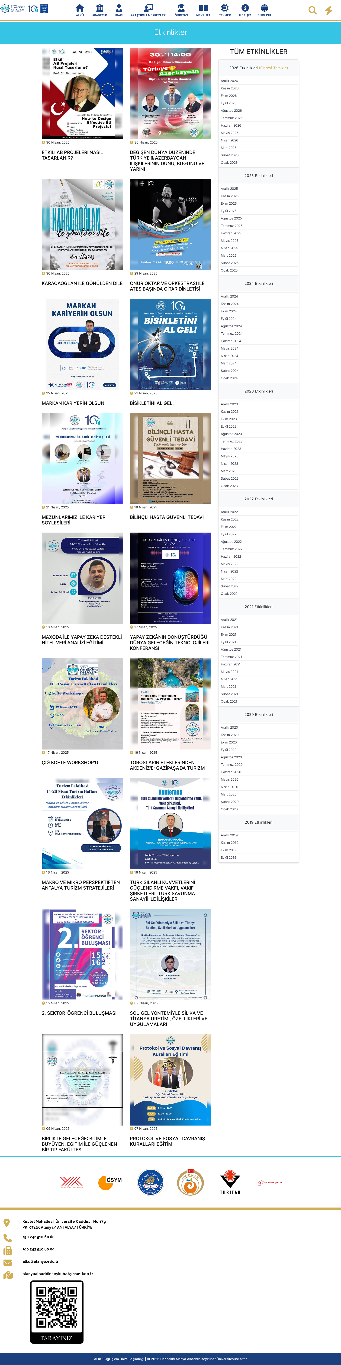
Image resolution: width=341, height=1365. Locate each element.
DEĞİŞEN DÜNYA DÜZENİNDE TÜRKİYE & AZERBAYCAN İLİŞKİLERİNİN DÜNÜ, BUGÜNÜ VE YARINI (167, 161)
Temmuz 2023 (232, 441)
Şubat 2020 (230, 802)
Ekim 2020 (229, 742)
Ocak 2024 (229, 378)
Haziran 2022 (231, 556)
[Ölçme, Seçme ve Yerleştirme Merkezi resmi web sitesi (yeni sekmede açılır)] (112, 1182)
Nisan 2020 (229, 787)
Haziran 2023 (231, 449)
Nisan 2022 (229, 571)
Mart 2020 (229, 794)
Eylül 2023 (229, 426)
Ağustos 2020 (231, 757)
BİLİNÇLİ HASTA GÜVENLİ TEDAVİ (167, 517)
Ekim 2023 (229, 419)
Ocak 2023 (229, 486)
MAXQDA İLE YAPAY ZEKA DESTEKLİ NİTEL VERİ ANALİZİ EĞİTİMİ (82, 639)
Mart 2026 (229, 148)
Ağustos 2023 (231, 434)
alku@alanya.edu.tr (41, 1261)
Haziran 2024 (231, 341)
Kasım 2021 (229, 627)
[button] (80, 11)
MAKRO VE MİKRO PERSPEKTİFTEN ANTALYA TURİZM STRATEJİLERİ (81, 885)
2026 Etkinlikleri (258, 67)
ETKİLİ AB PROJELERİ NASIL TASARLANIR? (72, 155)
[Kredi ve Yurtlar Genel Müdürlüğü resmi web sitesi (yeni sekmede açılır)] (151, 1182)
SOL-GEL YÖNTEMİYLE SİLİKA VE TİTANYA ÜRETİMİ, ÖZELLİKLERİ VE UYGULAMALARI (168, 1018)
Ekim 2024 (229, 311)
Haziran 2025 (231, 233)
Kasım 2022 (229, 519)
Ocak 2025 (229, 270)
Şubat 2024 (230, 371)
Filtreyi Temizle (273, 67)
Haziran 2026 (231, 125)
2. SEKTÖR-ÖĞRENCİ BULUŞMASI (79, 1013)
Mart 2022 (228, 579)
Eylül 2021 (228, 642)
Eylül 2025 (229, 211)
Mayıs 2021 (229, 672)
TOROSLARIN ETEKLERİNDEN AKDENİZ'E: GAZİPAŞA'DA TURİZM (167, 765)
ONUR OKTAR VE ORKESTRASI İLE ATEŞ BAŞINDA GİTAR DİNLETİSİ (167, 286)
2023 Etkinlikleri (258, 391)
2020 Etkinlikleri (258, 714)
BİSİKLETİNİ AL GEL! (152, 403)
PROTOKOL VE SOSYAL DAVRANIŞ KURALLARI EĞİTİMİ (167, 1141)
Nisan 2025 (229, 248)
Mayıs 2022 (229, 564)
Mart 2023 (229, 471)
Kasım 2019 (229, 843)
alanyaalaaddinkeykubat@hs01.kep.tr (58, 1274)
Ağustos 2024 (231, 326)
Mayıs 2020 (229, 779)
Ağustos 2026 (231, 110)
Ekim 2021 (228, 634)
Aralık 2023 (229, 404)
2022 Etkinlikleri (258, 499)
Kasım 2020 (230, 735)
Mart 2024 (229, 363)
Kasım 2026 (230, 88)
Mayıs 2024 (229, 348)
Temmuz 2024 (232, 333)
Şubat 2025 (230, 263)
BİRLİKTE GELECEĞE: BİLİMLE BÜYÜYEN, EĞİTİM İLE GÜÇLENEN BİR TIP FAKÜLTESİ (79, 1144)
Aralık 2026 (229, 81)
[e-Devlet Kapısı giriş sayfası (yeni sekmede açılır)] (270, 1182)
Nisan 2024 (229, 356)
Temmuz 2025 (232, 226)
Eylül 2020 (229, 750)
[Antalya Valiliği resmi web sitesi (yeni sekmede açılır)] (191, 1182)
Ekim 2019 (229, 850)
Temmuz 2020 (232, 764)
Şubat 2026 (230, 155)
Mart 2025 (229, 255)
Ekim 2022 (229, 527)
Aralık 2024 (229, 296)
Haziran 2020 (231, 772)
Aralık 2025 (229, 188)
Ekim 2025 (229, 203)
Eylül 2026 (229, 103)
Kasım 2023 (230, 411)
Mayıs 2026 (229, 133)
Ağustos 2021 (231, 649)
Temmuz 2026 (232, 118)
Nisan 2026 (229, 140)
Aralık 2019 (229, 835)
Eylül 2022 (228, 534)
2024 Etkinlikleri (258, 283)
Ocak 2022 (229, 594)
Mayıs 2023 (229, 456)
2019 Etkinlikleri (259, 822)
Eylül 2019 (228, 857)
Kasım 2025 (230, 196)
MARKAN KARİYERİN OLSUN (73, 403)
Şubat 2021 (229, 694)
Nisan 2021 (229, 679)
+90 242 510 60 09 (39, 1249)
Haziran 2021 (231, 664)
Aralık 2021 (229, 620)
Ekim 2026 (229, 96)
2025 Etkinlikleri (258, 175)
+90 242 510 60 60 (39, 1237)
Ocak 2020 (229, 809)
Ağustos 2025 (231, 218)
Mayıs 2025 (229, 240)
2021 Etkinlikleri (259, 606)
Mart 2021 (228, 686)
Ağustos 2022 (231, 541)
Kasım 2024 (230, 304)
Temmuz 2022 (231, 549)
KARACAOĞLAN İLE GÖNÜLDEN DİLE (82, 283)
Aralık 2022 (229, 512)
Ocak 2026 (229, 162)
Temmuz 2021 (231, 657)
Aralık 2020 (229, 727)
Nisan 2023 (229, 463)
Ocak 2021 (229, 701)
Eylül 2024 (229, 319)
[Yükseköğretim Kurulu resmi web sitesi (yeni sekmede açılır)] (72, 1182)
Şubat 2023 (230, 478)
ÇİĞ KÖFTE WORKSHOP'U (70, 762)
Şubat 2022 (229, 586)
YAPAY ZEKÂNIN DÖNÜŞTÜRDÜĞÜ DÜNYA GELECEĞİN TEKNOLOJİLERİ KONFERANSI (169, 642)
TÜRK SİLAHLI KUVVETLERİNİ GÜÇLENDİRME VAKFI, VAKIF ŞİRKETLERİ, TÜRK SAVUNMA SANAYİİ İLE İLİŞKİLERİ (162, 891)
